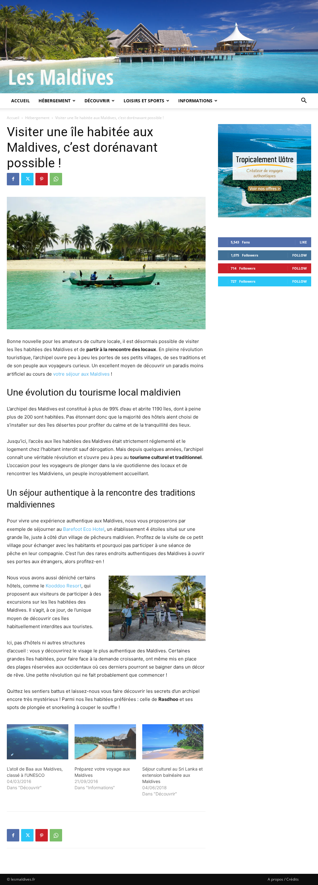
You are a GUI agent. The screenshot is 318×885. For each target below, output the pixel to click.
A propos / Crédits (283, 879)
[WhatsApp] (56, 179)
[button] (303, 101)
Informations (195, 101)
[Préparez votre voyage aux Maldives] (105, 741)
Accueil (20, 101)
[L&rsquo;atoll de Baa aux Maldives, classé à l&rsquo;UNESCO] (37, 741)
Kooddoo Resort (63, 586)
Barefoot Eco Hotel (83, 529)
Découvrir (97, 101)
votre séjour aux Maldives (81, 374)
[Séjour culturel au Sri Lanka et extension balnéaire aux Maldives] (173, 741)
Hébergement (54, 101)
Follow (299, 255)
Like (303, 242)
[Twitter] (27, 179)
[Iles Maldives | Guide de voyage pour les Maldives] (159, 46)
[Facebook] (13, 179)
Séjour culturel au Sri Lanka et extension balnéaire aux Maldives (172, 775)
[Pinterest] (41, 179)
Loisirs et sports (144, 101)
